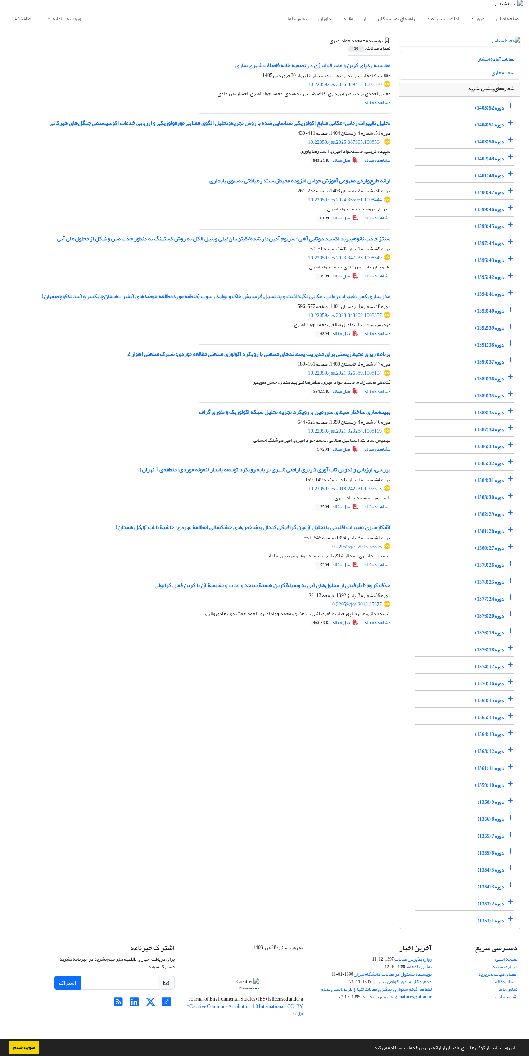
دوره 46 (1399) (489, 209)
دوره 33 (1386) (489, 446)
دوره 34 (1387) (489, 430)
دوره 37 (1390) (489, 362)
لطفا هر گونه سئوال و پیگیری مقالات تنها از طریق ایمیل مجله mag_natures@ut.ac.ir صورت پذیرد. (376, 993)
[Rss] (118, 1004)
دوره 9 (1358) (491, 802)
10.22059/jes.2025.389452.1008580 (345, 84)
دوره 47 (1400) (489, 192)
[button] (371, 1048)
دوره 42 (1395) (489, 277)
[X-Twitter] (150, 1004)
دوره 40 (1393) (489, 311)
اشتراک (67, 982)
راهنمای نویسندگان (396, 18)
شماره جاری (503, 72)
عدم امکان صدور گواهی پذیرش (402, 981)
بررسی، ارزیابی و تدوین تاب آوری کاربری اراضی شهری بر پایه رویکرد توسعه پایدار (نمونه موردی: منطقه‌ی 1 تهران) (265, 469)
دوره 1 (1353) (491, 921)
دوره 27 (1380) (489, 548)
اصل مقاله (332, 160)
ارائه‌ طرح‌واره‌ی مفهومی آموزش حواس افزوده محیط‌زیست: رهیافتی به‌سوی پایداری (299, 180)
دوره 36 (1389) (489, 379)
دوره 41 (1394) (489, 294)
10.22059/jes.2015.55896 (356, 547)
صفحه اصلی (507, 18)
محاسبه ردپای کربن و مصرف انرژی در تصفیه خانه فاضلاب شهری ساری (312, 65)
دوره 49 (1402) (489, 159)
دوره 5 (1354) (491, 870)
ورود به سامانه (66, 18)
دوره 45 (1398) (489, 226)
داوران (324, 18)
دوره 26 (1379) (489, 565)
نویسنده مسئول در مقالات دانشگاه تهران (393, 974)
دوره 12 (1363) (489, 751)
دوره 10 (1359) (489, 785)
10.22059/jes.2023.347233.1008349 (345, 258)
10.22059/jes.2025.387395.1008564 (345, 142)
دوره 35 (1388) (489, 413)
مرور (479, 18)
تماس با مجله (419, 966)
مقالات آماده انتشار (496, 59)
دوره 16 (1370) (489, 684)
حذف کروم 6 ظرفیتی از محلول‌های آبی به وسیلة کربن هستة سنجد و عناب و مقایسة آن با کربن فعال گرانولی (272, 585)
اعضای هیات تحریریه (497, 974)
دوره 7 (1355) (491, 836)
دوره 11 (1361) (489, 768)
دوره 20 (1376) (489, 616)
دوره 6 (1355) (491, 853)
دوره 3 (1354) (491, 887)
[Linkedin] (134, 1004)
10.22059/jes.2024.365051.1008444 (345, 200)
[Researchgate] (167, 1004)
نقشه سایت (506, 997)
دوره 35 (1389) (489, 396)
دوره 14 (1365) (489, 717)
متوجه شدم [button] (24, 1047)
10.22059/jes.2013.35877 (356, 604)
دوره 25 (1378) (489, 582)
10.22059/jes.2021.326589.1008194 (345, 373)
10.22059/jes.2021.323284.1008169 (345, 431)
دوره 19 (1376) (489, 633)
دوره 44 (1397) (489, 243)
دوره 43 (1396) (489, 260)
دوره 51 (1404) (489, 125)
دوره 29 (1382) (489, 514)
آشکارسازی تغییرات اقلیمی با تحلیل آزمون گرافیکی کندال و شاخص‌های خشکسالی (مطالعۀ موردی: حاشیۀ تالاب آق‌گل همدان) (253, 527)
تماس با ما (297, 18)
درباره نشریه (504, 966)
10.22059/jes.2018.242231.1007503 (345, 489)
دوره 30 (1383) (489, 497)
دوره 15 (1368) (489, 700)
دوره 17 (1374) (489, 667)
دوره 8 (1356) (491, 819)
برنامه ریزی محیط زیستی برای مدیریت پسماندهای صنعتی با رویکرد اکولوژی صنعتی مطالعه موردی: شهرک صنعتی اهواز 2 (258, 353)
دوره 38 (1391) (489, 345)
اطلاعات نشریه (445, 18)
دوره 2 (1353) (491, 904)
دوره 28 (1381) (489, 531)
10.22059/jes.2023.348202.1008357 (345, 315)
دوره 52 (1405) (489, 108)
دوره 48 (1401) (489, 176)
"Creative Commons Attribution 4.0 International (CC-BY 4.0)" (245, 1010)
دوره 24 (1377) (489, 599)
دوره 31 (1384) (489, 480)
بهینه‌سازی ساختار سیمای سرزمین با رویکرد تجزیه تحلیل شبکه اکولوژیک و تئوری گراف (294, 411)
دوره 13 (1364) (489, 734)
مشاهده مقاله (377, 102)
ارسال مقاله (354, 18)
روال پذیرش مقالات (413, 959)
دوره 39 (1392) (489, 328)
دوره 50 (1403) (489, 142)
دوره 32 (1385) (489, 463)
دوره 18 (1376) (489, 650)
